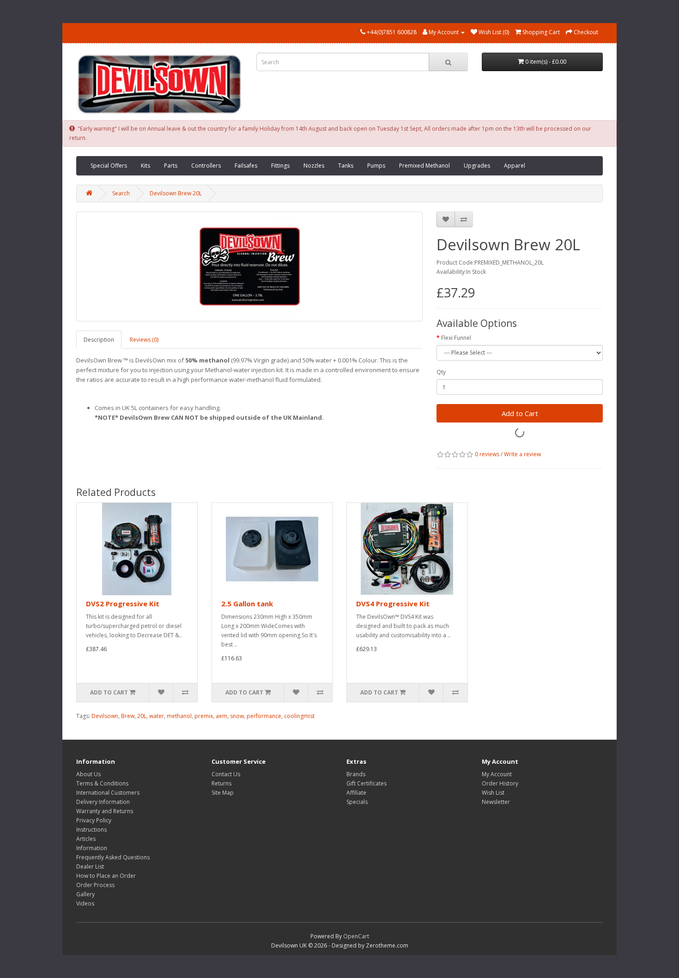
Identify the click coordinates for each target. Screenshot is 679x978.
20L (141, 716)
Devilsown (104, 716)
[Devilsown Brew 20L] (249, 266)
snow (237, 716)
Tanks (345, 165)
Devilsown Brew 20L (176, 193)
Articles (86, 839)
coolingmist (299, 716)
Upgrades (477, 165)
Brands (355, 774)
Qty (441, 372)
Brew (127, 716)
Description (99, 340)
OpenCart (356, 936)
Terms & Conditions (102, 783)
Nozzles (313, 165)
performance (264, 716)
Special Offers (109, 165)
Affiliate (356, 793)
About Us (88, 774)
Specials (357, 802)
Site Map (223, 793)
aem (221, 716)
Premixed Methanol (424, 165)
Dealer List (90, 866)
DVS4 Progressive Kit (393, 603)
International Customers (107, 793)
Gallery (85, 894)
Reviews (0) (144, 340)
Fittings (280, 165)
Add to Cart (520, 413)
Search (121, 193)
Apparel (514, 165)
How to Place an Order (106, 876)
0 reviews (487, 454)
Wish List (493, 793)
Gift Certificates (366, 783)
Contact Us (226, 774)
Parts (170, 165)
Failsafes (246, 165)
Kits (145, 165)
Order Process (95, 885)
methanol (179, 716)
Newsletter (496, 802)
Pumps (376, 165)
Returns (221, 783)
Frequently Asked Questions (113, 857)
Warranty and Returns (104, 811)
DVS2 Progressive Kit (122, 603)
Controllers (206, 165)
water (156, 716)
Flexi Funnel (456, 338)
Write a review (522, 454)
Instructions (91, 829)
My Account (497, 774)
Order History (500, 783)
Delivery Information (103, 802)
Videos (85, 903)
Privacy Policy (93, 820)
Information (91, 848)
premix (203, 716)
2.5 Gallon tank (247, 603)
